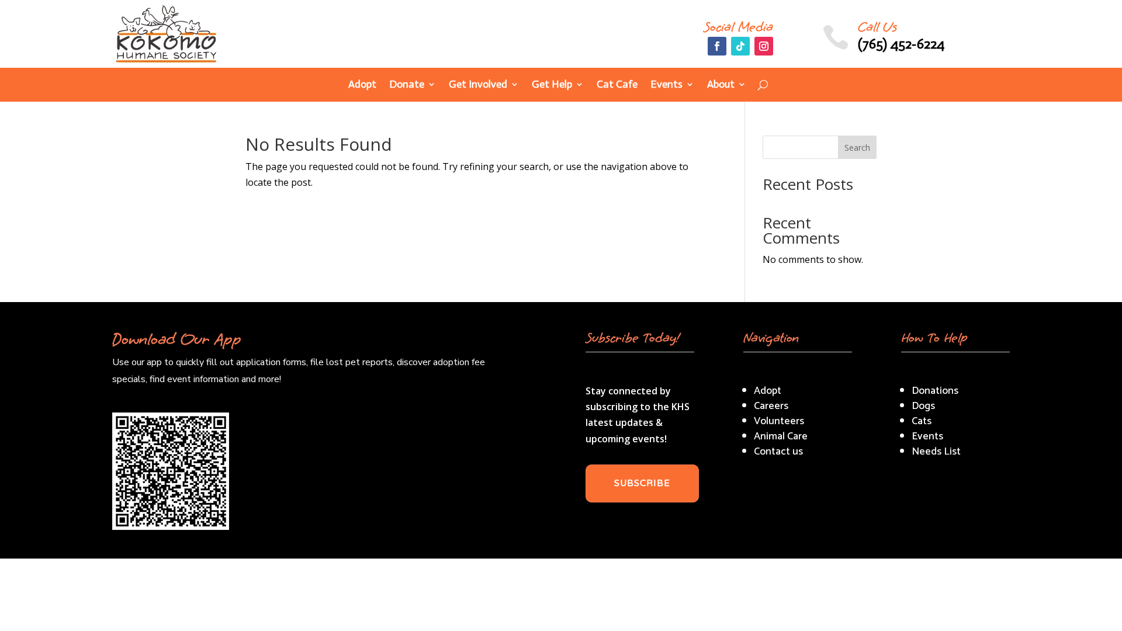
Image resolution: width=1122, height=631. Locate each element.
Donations (935, 391)
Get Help (552, 85)
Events (666, 85)
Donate (406, 85)
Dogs (923, 406)
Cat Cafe (617, 85)
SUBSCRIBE (642, 483)
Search (857, 147)
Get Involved (478, 85)
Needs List (936, 451)
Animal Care (781, 436)
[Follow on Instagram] (763, 46)
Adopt (362, 85)
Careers (771, 406)
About (721, 85)
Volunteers (779, 421)
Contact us (778, 451)
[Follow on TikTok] (740, 46)
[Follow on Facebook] (717, 46)
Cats (921, 421)
